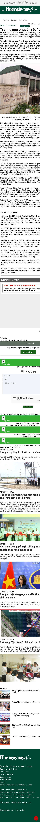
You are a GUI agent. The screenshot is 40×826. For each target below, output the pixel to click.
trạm (2, 340)
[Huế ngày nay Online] (23, 10)
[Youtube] (26, 3)
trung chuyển (8, 340)
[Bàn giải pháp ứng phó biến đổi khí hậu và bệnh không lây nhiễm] (5, 694)
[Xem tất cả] (4, 10)
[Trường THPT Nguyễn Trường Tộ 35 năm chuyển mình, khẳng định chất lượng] (5, 717)
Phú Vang (25, 340)
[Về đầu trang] (36, 818)
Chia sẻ (25, 26)
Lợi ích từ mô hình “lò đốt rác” (16, 50)
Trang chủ (6, 20)
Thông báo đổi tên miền (12, 810)
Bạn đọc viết (23, 20)
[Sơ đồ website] (19, 3)
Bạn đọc (14, 20)
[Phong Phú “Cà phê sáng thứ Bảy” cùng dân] (5, 706)
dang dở (19, 340)
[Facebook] (23, 3)
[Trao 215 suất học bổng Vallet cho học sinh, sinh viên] (5, 740)
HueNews (31, 3)
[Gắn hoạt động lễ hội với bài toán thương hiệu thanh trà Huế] (5, 729)
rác (14, 340)
